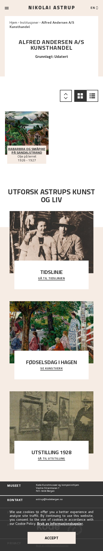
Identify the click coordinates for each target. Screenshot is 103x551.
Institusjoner (29, 23)
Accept (51, 537)
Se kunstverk (51, 369)
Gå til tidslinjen (51, 278)
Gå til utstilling (51, 459)
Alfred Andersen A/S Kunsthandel (42, 25)
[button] (80, 96)
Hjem (13, 23)
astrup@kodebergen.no (49, 499)
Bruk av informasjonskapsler (60, 524)
